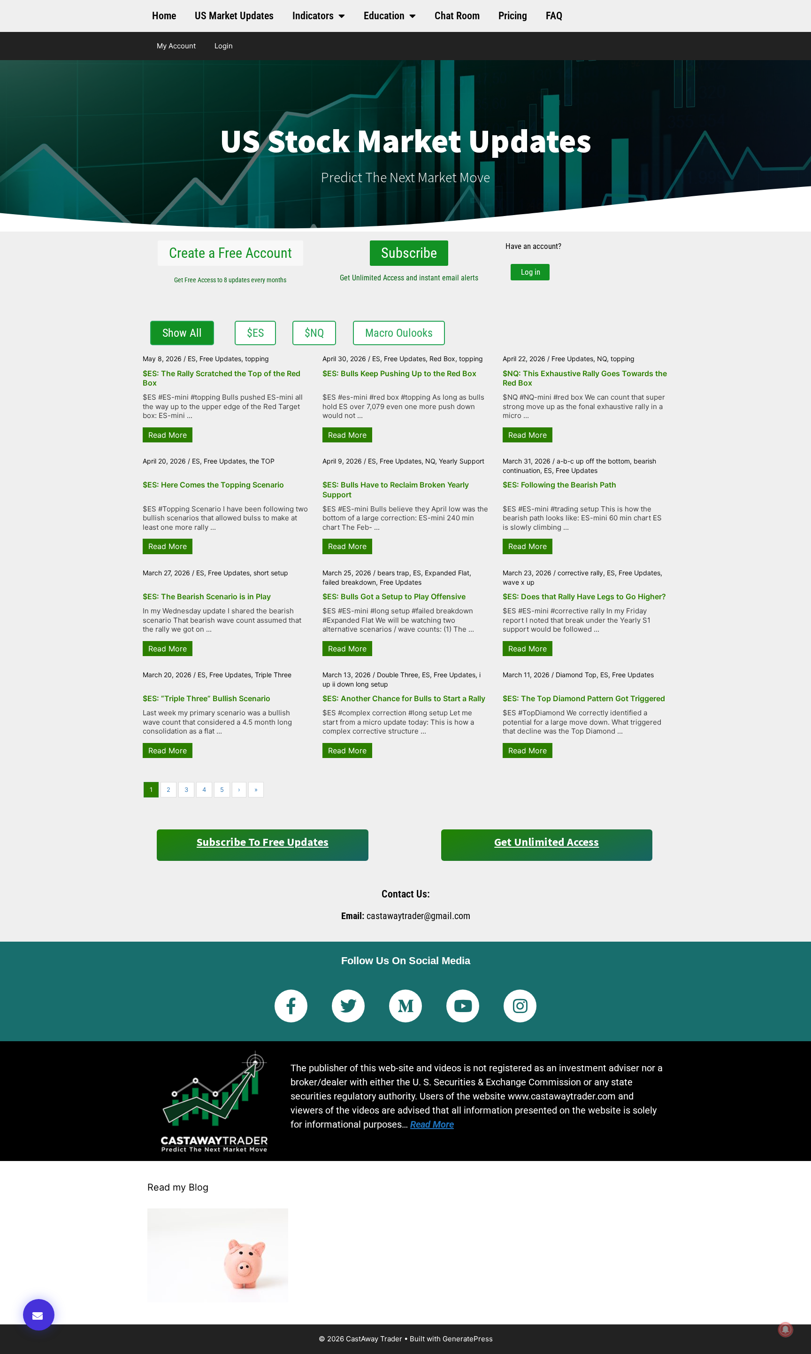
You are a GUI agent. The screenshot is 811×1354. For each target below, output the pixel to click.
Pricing (512, 16)
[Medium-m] (405, 1006)
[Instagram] (520, 1006)
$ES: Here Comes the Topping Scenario (213, 484)
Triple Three (273, 675)
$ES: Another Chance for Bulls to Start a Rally (403, 698)
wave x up (519, 582)
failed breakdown (349, 582)
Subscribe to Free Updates (263, 842)
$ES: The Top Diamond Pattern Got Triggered (584, 698)
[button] (38, 1315)
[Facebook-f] (291, 1006)
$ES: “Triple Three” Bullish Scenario (206, 698)
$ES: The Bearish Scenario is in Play (207, 596)
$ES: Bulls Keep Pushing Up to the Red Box (399, 373)
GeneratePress (468, 1338)
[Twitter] (348, 1006)
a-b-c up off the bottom (593, 461)
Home (164, 16)
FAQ (554, 16)
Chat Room (457, 16)
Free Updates (220, 359)
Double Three (397, 675)
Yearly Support (461, 461)
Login (223, 45)
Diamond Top (576, 675)
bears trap (393, 573)
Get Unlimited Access (546, 842)
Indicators (313, 16)
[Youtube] (462, 1006)
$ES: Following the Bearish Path (559, 484)
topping (257, 359)
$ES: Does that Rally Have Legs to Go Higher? (584, 596)
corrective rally (580, 573)
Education (384, 16)
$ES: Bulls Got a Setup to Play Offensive (394, 596)
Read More (167, 435)
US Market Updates (234, 16)
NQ (602, 359)
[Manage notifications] (785, 1329)
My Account (176, 45)
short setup (270, 573)
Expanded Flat (447, 573)
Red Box (442, 359)
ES (192, 359)
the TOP (262, 461)
